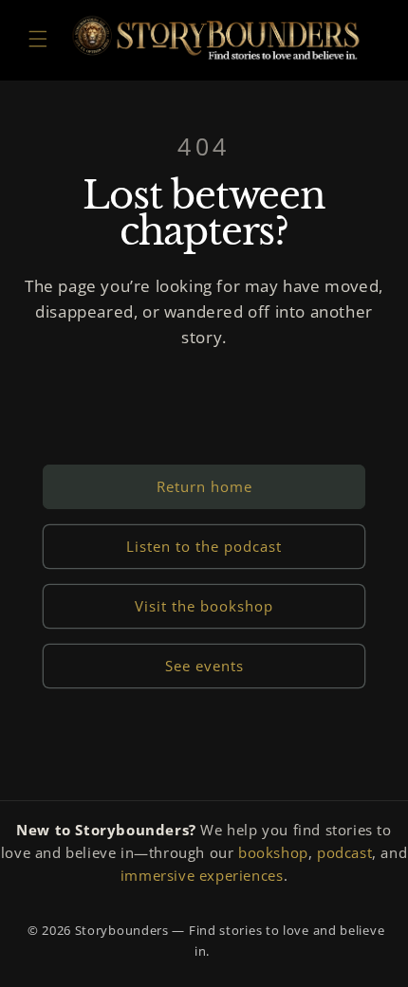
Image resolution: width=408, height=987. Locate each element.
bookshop (273, 852)
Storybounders (122, 930)
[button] (38, 39)
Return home (204, 486)
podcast (344, 852)
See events (204, 665)
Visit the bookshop (204, 605)
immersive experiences (202, 875)
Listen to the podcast (204, 546)
